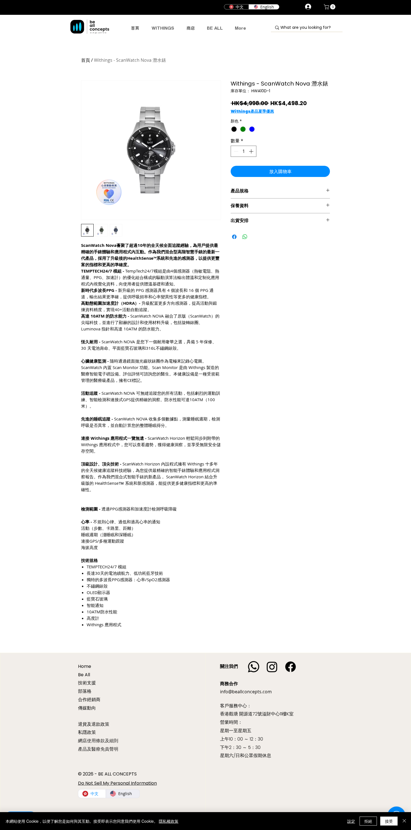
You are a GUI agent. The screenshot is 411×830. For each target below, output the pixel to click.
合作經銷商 (89, 699)
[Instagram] (272, 667)
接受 (389, 821)
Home (84, 666)
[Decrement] (235, 151)
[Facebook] (290, 667)
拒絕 (368, 821)
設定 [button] (351, 821)
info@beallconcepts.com (246, 692)
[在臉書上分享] (234, 236)
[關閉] (404, 821)
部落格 (84, 691)
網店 (82, 740)
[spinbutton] (243, 151)
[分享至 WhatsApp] (245, 236)
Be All (84, 674)
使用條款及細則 (102, 740)
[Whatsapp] (254, 667)
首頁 (85, 60)
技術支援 (87, 683)
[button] (330, 7)
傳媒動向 (87, 708)
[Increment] (252, 151)
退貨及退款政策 (93, 724)
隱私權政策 (168, 821)
